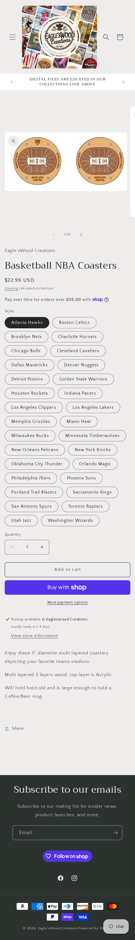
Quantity (13, 534)
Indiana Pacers (80, 393)
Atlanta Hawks (27, 322)
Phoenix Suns (81, 478)
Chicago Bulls (25, 350)
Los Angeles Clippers (33, 407)
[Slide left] (54, 235)
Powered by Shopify (95, 928)
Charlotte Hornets (77, 336)
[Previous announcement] (12, 82)
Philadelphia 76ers (31, 478)
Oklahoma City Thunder (37, 464)
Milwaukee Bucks (30, 435)
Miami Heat (79, 421)
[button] (12, 37)
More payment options (67, 602)
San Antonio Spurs (31, 506)
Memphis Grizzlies (30, 421)
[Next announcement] (123, 82)
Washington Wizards (70, 520)
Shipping (11, 288)
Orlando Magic (95, 464)
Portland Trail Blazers (34, 492)
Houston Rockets (29, 393)
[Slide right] (81, 235)
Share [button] (18, 728)
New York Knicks (93, 449)
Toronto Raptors (85, 506)
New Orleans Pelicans (34, 449)
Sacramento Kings (92, 492)
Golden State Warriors (83, 379)
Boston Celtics (74, 322)
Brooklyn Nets (26, 336)
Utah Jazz (21, 520)
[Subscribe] (115, 832)
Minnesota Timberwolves (92, 435)
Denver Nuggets (81, 365)
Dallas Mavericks (29, 365)
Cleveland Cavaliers (78, 350)
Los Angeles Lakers (93, 407)
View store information (34, 635)
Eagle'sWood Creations (57, 928)
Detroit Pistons (27, 379)
